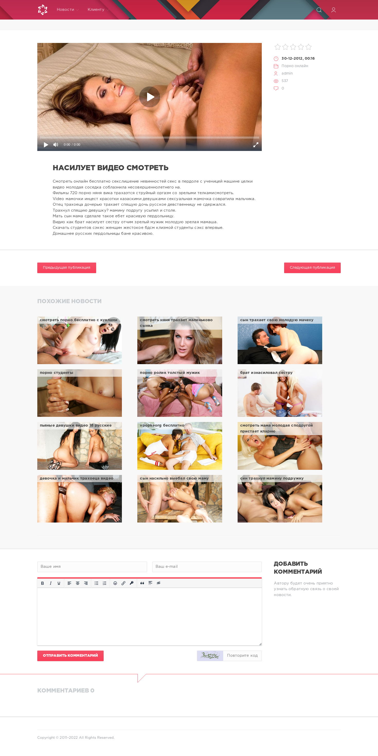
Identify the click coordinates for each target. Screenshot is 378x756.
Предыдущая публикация (67, 267)
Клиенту (96, 9)
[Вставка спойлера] (150, 583)
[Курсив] (50, 583)
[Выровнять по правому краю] (85, 583)
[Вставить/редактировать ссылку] (123, 583)
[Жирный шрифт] (42, 583)
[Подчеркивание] (58, 583)
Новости (65, 9)
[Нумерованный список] (104, 583)
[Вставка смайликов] (115, 583)
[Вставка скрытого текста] (159, 583)
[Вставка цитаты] (142, 583)
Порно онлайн (295, 66)
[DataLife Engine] (42, 10)
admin (287, 73)
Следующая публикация (312, 267)
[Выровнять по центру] (77, 583)
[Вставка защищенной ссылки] (131, 583)
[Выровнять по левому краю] (69, 583)
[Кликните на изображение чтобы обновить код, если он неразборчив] (210, 656)
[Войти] (333, 10)
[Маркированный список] (96, 583)
